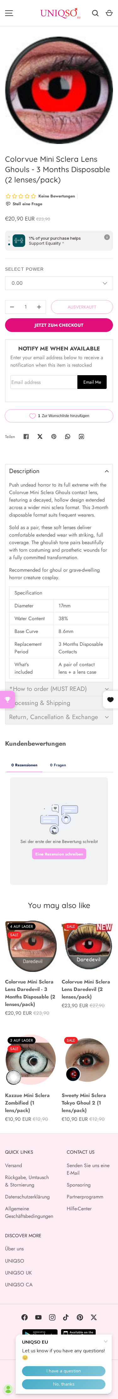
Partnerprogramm (85, 1196)
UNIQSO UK (18, 1272)
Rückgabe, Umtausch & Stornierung (27, 1181)
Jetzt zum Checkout (59, 325)
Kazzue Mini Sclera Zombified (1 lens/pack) (27, 1103)
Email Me (92, 382)
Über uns (14, 1248)
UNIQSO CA (19, 1284)
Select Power (24, 269)
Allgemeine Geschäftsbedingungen (29, 1212)
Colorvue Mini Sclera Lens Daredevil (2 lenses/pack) (86, 989)
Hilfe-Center (79, 1208)
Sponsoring (79, 1184)
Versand (13, 1165)
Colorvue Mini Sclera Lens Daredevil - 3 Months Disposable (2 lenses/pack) (30, 993)
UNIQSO (14, 1260)
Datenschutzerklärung (27, 1196)
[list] (59, 90)
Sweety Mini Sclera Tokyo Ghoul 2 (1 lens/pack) (84, 1103)
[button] (59, 471)
